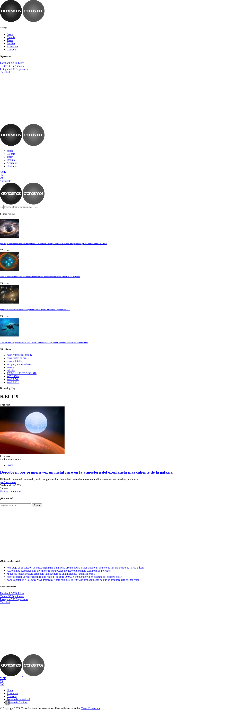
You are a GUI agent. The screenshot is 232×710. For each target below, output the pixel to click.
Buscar (36, 505)
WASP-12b (13, 382)
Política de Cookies (17, 702)
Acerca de (12, 46)
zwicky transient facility (19, 354)
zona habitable (14, 361)
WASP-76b (13, 379)
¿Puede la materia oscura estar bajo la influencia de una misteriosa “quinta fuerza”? (35, 309)
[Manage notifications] (7, 702)
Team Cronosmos (90, 708)
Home (10, 690)
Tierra (10, 40)
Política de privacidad (18, 699)
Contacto (11, 49)
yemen (10, 367)
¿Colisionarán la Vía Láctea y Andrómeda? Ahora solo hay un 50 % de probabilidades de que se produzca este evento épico (73, 579)
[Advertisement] (116, 99)
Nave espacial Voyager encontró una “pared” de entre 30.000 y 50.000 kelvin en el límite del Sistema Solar (44, 342)
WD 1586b (13, 376)
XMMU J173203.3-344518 (22, 373)
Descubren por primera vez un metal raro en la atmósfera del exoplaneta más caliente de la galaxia (86, 472)
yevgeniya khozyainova (19, 364)
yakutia (11, 370)
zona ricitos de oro (16, 358)
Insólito (11, 43)
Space (10, 34)
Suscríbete (5, 181)
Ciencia (11, 37)
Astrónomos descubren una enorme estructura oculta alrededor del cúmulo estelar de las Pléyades (40, 277)
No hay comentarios (11, 491)
